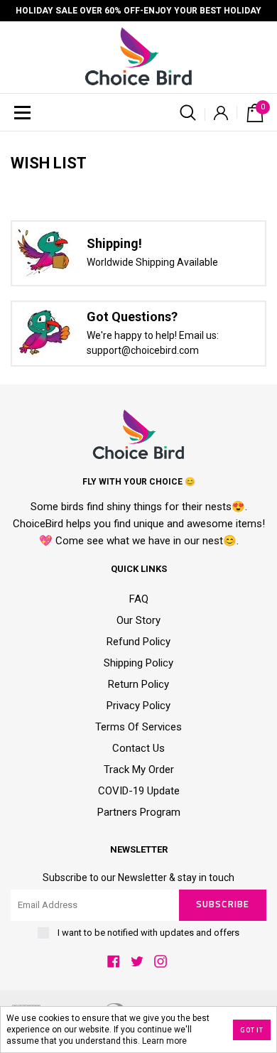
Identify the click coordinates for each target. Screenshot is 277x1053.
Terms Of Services (138, 726)
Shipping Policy (138, 663)
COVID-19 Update (139, 790)
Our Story (138, 620)
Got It (252, 1030)
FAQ (138, 599)
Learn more (164, 1041)
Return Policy (138, 684)
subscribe (222, 904)
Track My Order (139, 769)
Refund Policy (138, 641)
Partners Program (138, 812)
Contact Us (138, 748)
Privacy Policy (138, 705)
